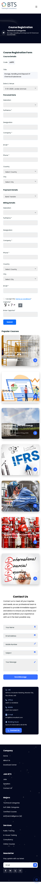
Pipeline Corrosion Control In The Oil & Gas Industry (20, 536)
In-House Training (10, 835)
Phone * (6, 155)
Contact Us (14, 730)
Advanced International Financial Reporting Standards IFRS (20, 572)
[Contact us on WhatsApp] (36, 879)
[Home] (4, 32)
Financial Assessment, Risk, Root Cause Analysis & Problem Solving (20, 389)
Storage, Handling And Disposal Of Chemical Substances (22, 34)
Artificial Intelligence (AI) (12, 816)
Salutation (7, 100)
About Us (6, 760)
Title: (5, 69)
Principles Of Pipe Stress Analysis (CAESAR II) (20, 354)
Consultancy (8, 839)
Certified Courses (10, 812)
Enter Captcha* (9, 310)
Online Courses (9, 844)
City (4, 177)
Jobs (5, 779)
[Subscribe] (35, 865)
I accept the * (18, 299)
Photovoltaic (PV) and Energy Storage (18, 426)
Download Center (10, 765)
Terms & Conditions (23, 299)
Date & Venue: (8, 83)
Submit (10, 322)
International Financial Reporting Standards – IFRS (20, 463)
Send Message (20, 677)
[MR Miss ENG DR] (20, 105)
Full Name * (7, 110)
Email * (6, 145)
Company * (7, 133)
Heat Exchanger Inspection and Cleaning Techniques (19, 499)
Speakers (6, 784)
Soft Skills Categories (11, 807)
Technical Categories (16, 31)
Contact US (7, 788)
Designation (7, 122)
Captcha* (7, 302)
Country (6, 166)
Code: (5, 62)
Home (5, 756)
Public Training (8, 831)
